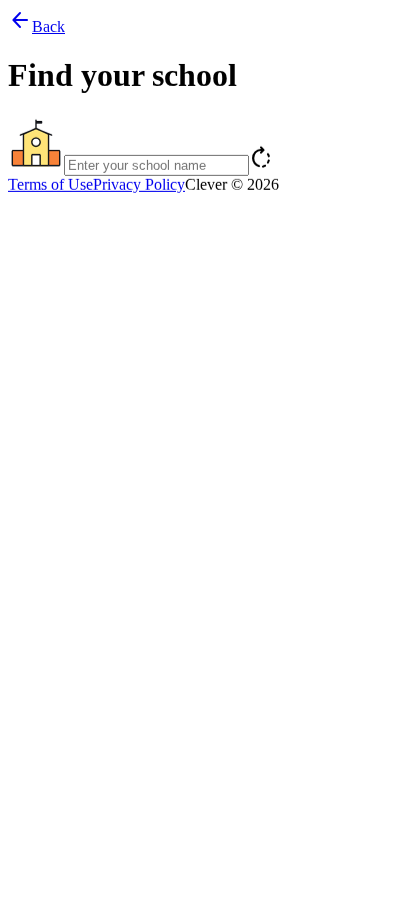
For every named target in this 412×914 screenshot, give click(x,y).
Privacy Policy (139, 184)
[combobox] (206, 146)
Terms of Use (50, 184)
